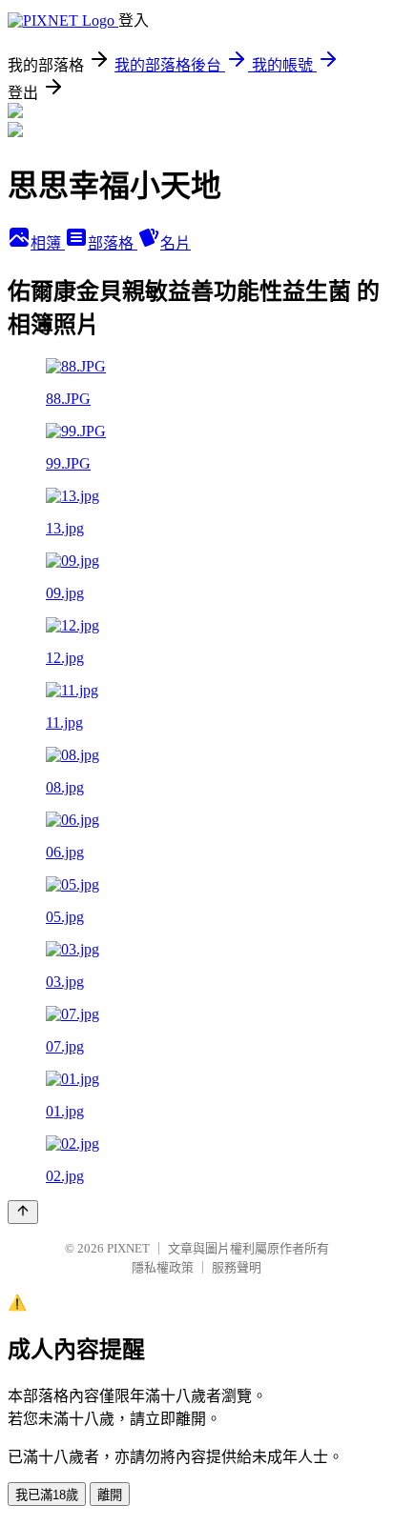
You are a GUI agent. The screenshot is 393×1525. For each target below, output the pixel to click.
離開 (109, 1495)
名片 (175, 243)
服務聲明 (236, 1267)
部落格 (112, 243)
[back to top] (23, 1212)
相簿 (48, 243)
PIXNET (128, 1248)
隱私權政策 (163, 1267)
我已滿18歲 (46, 1495)
